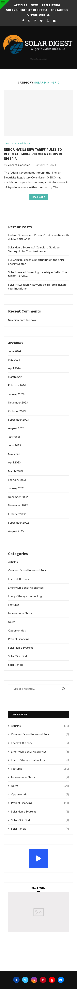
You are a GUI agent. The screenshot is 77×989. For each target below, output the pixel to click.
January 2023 (16, 488)
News (34, 5)
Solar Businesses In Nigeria (26, 10)
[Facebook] (22, 20)
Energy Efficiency (18, 579)
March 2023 (15, 471)
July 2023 (14, 436)
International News (20, 613)
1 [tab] (39, 917)
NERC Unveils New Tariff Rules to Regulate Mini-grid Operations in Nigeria (33, 154)
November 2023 (18, 402)
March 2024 (15, 376)
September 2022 (18, 522)
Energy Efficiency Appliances (26, 587)
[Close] (5, 5)
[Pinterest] (41, 20)
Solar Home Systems (20, 647)
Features (13, 604)
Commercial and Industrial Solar (27, 570)
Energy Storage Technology (25, 596)
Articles (20, 5)
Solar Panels (15, 664)
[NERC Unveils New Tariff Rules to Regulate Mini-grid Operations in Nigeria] (38, 113)
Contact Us (59, 10)
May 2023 (14, 454)
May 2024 (14, 359)
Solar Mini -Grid (17, 656)
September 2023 (18, 419)
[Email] (54, 20)
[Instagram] (35, 20)
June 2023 (14, 445)
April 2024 (14, 368)
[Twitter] (29, 20)
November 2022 (18, 505)
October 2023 (17, 411)
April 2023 (14, 462)
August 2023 (16, 428)
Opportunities (38, 15)
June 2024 (14, 351)
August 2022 (16, 531)
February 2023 (17, 479)
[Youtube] (47, 20)
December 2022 (18, 496)
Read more (38, 197)
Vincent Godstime (19, 164)
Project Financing (18, 639)
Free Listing (51, 5)
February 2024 (17, 385)
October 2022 (17, 514)
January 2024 (16, 394)
